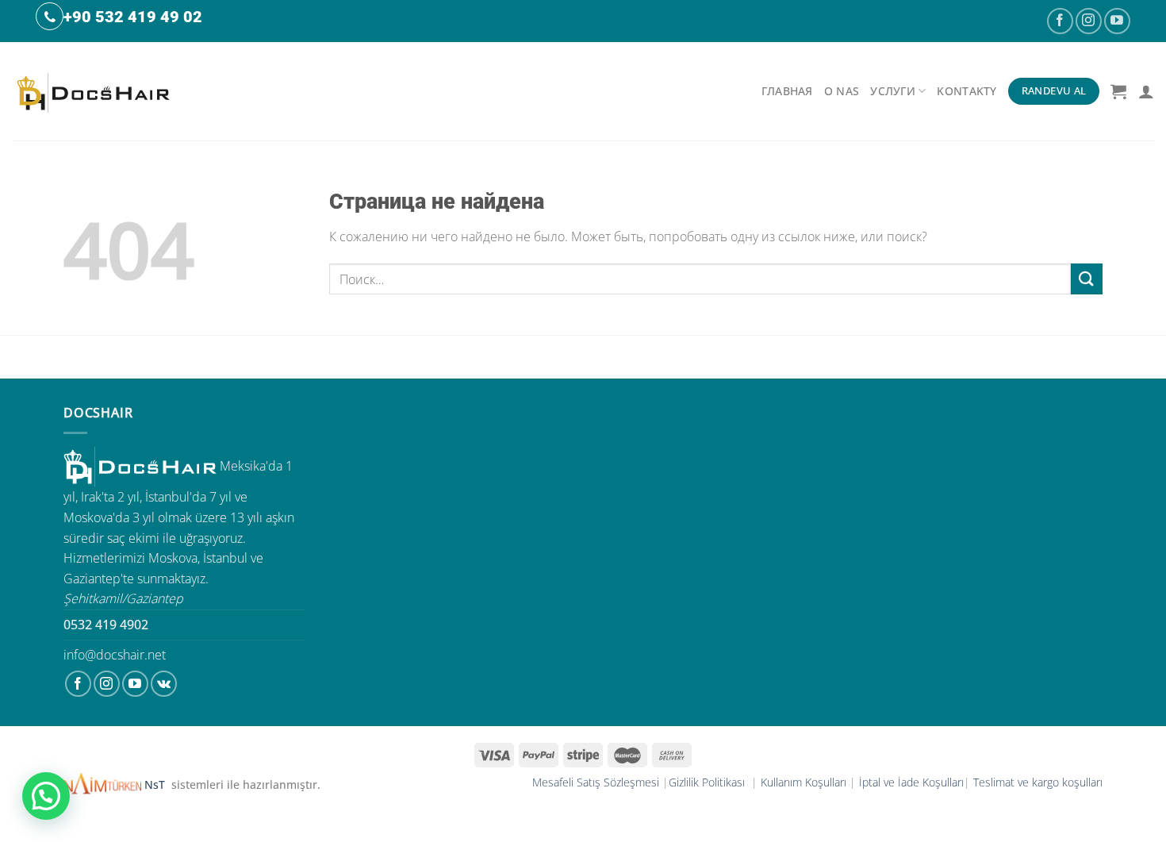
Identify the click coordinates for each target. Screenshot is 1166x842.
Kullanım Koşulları (803, 782)
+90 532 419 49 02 (132, 16)
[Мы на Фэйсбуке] (1060, 21)
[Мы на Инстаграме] (1089, 21)
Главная (787, 90)
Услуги (892, 90)
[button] (46, 796)
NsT (156, 784)
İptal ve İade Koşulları (911, 782)
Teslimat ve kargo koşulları (1038, 782)
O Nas (841, 90)
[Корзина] (1118, 91)
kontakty (966, 90)
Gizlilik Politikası (708, 782)
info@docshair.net (114, 654)
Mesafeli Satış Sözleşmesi (595, 782)
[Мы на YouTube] (1117, 21)
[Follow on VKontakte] (164, 684)
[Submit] (1087, 278)
